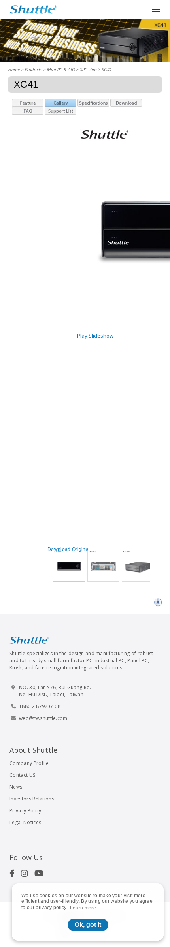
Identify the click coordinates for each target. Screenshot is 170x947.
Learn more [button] (83, 908)
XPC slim (87, 69)
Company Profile (29, 763)
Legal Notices (25, 822)
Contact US (22, 775)
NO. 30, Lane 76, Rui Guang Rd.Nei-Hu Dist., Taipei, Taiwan (55, 691)
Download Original (68, 549)
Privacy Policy (25, 810)
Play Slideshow (95, 335)
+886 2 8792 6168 (39, 706)
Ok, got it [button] (88, 924)
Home (14, 69)
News (15, 787)
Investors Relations (31, 798)
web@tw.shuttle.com (43, 718)
